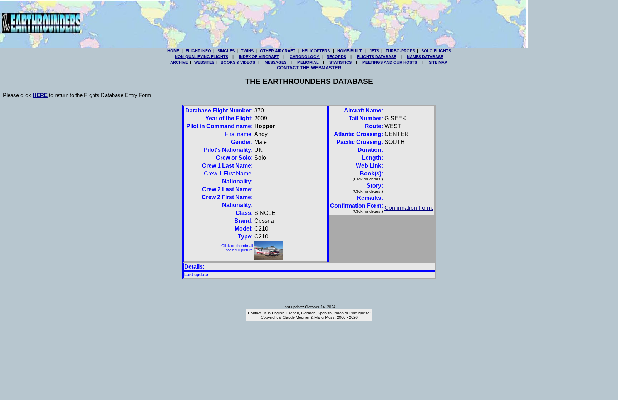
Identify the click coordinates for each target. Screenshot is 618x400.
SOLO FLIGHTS (436, 51)
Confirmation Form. (408, 208)
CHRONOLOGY (305, 56)
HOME (173, 51)
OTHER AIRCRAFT (277, 51)
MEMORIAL (308, 62)
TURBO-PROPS (400, 51)
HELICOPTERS (316, 51)
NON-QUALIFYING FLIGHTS (201, 56)
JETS (374, 51)
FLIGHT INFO (198, 51)
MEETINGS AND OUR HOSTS (389, 62)
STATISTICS (340, 62)
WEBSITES (204, 62)
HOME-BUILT (350, 51)
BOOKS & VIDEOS (238, 62)
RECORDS (336, 56)
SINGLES (226, 51)
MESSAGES (275, 62)
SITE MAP (438, 62)
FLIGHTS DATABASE (376, 56)
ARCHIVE (179, 62)
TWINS (247, 51)
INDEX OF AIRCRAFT (259, 56)
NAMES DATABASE (425, 56)
